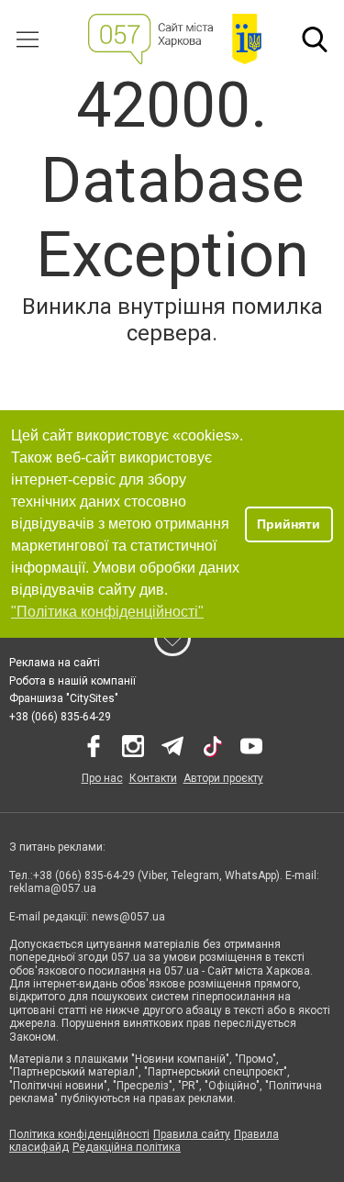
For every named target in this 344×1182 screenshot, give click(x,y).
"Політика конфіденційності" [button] (107, 611)
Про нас (102, 778)
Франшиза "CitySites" (63, 698)
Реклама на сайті (54, 662)
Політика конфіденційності (79, 1134)
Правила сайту (191, 1134)
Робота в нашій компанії (72, 681)
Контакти (153, 778)
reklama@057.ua (52, 888)
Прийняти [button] (288, 524)
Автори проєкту (223, 778)
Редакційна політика (126, 1147)
